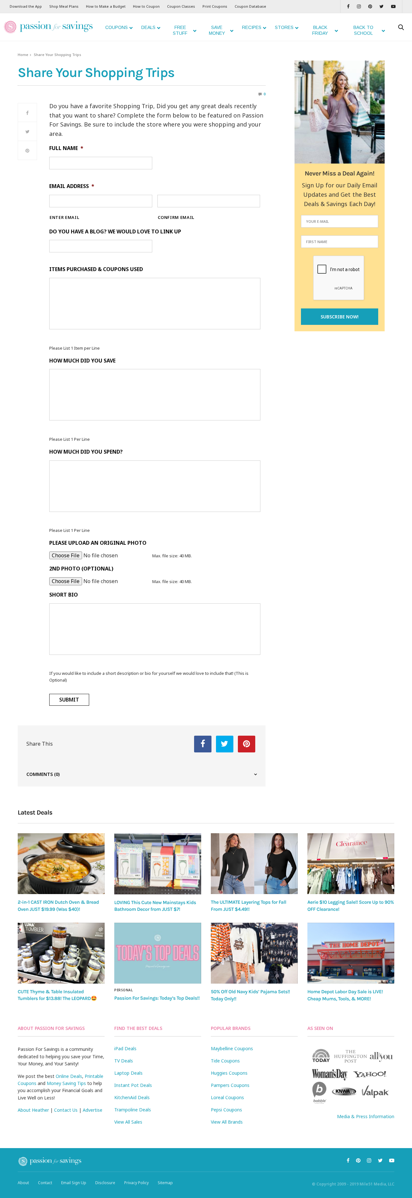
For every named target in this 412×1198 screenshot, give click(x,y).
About (23, 1182)
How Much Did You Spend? (86, 451)
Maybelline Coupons (232, 1048)
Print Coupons (214, 6)
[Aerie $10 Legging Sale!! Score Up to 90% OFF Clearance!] (350, 863)
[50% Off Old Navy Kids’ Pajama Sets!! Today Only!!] (254, 953)
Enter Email (64, 217)
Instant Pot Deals (133, 1085)
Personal (123, 990)
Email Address (71, 186)
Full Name (66, 148)
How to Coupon (146, 6)
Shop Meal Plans (64, 6)
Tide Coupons (225, 1061)
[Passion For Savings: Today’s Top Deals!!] (157, 953)
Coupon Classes (181, 6)
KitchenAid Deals (132, 1097)
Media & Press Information (365, 1116)
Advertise (92, 1110)
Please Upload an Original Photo (97, 543)
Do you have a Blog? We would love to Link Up (115, 231)
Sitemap (165, 1182)
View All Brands (227, 1122)
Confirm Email (176, 217)
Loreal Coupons (227, 1097)
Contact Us (66, 1110)
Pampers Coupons (230, 1085)
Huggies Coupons (229, 1073)
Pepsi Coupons (226, 1110)
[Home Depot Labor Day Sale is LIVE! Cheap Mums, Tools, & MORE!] (350, 953)
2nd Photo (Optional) (81, 568)
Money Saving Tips (66, 1083)
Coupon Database (250, 6)
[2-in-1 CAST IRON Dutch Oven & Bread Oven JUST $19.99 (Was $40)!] (61, 863)
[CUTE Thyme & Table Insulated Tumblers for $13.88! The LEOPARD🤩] (61, 953)
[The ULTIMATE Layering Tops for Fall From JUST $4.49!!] (254, 863)
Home (23, 54)
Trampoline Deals (132, 1110)
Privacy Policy (136, 1182)
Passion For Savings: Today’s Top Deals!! (157, 998)
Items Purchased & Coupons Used (96, 269)
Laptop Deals (128, 1073)
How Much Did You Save (82, 360)
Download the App (26, 6)
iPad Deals (125, 1048)
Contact (45, 1182)
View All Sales (128, 1122)
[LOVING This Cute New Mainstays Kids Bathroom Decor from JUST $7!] (157, 863)
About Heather (33, 1110)
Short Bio (63, 594)
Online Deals (69, 1076)
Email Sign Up (73, 1182)
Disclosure (105, 1182)
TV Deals (123, 1061)
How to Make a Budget (106, 6)
